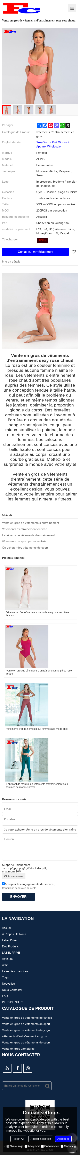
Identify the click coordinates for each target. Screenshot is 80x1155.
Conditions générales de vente (19, 888)
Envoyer (18, 896)
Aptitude (7, 958)
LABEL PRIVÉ (11, 952)
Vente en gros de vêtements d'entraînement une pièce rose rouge (39, 672)
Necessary (16, 1146)
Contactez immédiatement (35, 251)
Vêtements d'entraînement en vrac (24, 529)
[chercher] (47, 1086)
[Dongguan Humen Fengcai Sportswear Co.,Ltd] (21, 8)
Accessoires (15, 876)
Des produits (10, 946)
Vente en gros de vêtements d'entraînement (30, 522)
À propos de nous (14, 934)
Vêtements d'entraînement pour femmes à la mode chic (36, 728)
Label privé (9, 940)
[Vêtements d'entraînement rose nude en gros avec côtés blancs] (40, 588)
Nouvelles (8, 983)
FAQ (5, 996)
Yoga (5, 977)
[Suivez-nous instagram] (27, 1068)
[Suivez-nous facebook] (17, 1068)
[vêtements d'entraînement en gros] (42, 240)
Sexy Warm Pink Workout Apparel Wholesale (52, 144)
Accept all (63, 1138)
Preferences (51, 1146)
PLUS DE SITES (12, 1002)
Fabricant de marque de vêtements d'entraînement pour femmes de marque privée (37, 786)
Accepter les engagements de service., (28, 886)
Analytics (33, 1146)
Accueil (6, 927)
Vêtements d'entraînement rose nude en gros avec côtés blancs (37, 614)
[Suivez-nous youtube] (7, 1068)
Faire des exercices (15, 971)
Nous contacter (12, 989)
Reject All (18, 1138)
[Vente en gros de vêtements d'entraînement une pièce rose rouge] (40, 646)
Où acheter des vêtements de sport (25, 547)
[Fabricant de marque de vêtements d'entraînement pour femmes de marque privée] (40, 760)
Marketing (70, 1146)
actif (5, 965)
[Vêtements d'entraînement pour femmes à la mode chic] (40, 704)
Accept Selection (41, 1138)
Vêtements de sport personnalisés (24, 541)
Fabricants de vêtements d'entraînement (28, 535)
